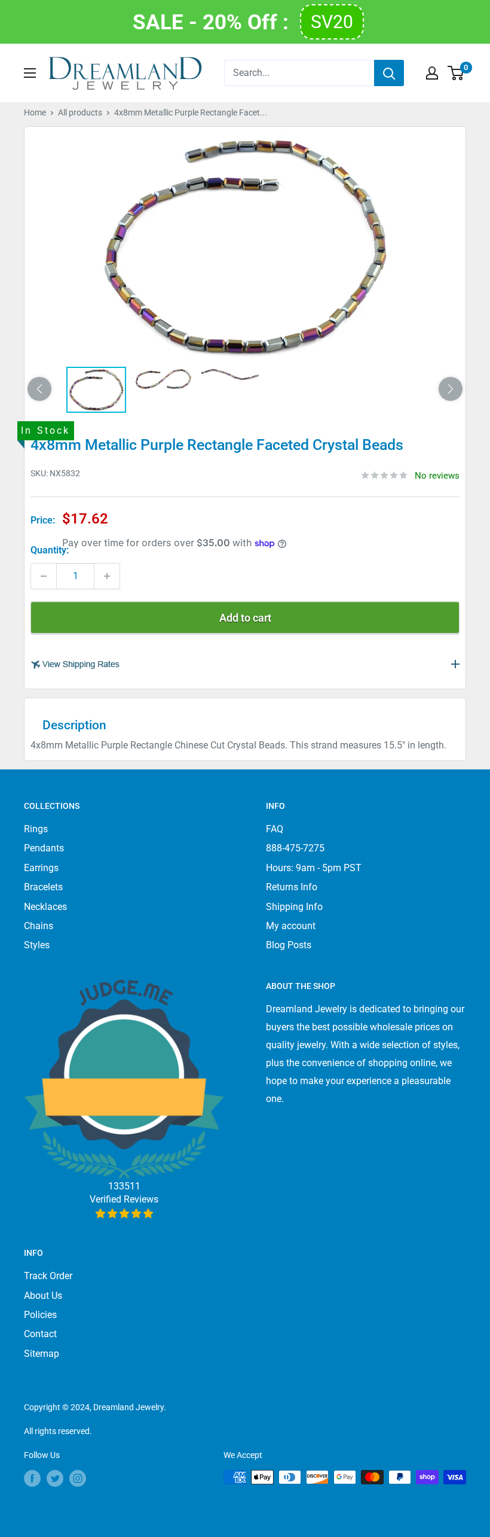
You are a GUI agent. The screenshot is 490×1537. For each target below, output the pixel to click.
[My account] (432, 73)
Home (35, 112)
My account (291, 926)
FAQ (274, 829)
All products (80, 112)
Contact (40, 1334)
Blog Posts (288, 945)
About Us (43, 1295)
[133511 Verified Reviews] (124, 1213)
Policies (40, 1314)
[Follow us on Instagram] (77, 1478)
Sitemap (41, 1353)
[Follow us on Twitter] (55, 1478)
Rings (36, 829)
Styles (37, 945)
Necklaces (45, 906)
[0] (456, 73)
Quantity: (49, 550)
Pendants (44, 848)
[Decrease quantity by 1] (43, 576)
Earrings (41, 867)
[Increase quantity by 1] (107, 576)
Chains (38, 926)
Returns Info (291, 887)
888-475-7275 (295, 848)
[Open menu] (30, 73)
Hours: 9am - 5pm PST (314, 867)
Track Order (48, 1276)
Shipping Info (294, 906)
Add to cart (245, 617)
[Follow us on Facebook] (32, 1478)
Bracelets (43, 887)
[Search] (389, 73)
